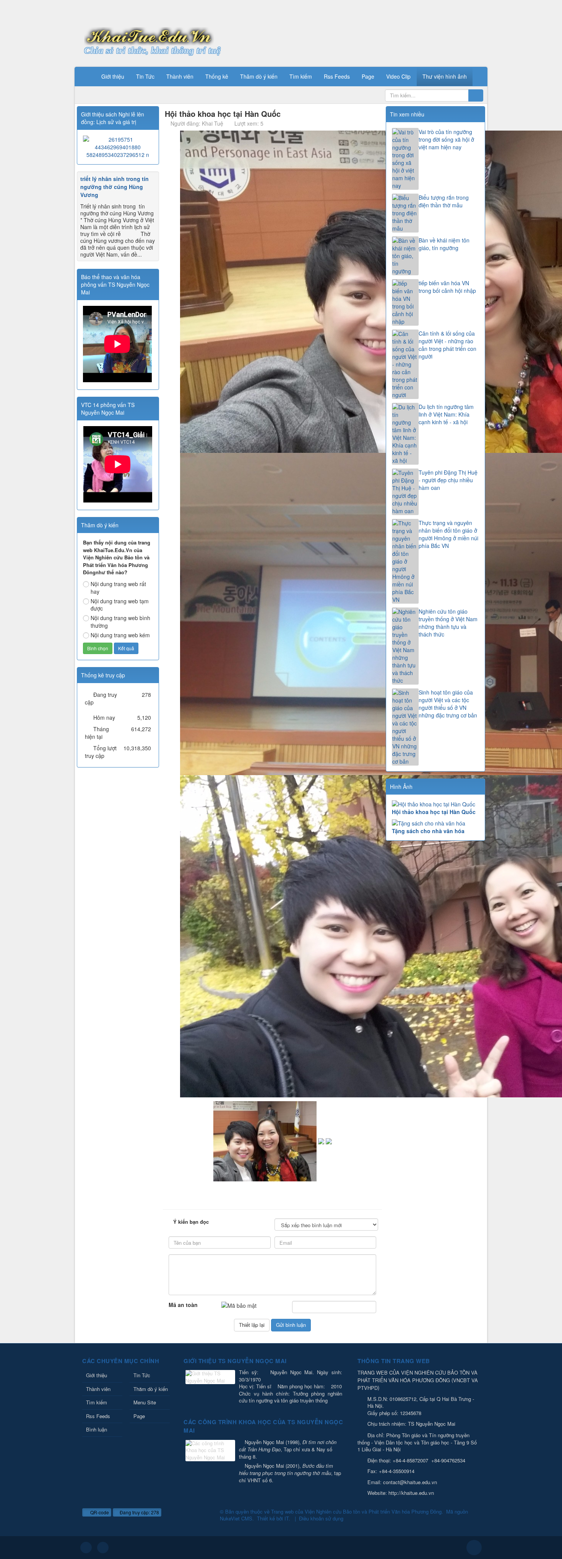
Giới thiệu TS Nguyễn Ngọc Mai (235, 1361)
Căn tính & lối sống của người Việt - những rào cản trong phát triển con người (447, 345)
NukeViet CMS (236, 1518)
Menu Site (144, 1402)
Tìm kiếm (96, 1402)
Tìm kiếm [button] (300, 76)
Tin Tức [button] (145, 76)
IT (286, 1518)
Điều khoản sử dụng (321, 1518)
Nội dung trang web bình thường (120, 621)
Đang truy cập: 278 (139, 1512)
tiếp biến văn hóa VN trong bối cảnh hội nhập (447, 286)
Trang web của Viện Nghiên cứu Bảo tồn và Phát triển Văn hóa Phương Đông (356, 1511)
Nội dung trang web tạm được (120, 604)
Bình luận (96, 1429)
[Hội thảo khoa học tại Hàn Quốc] (435, 804)
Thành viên (98, 1389)
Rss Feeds (98, 1416)
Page (139, 1416)
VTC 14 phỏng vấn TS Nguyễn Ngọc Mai (108, 408)
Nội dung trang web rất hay (118, 587)
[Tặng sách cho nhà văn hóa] (435, 823)
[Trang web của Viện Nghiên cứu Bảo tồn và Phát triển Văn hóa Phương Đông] (149, 35)
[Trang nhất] (85, 76)
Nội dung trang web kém (120, 635)
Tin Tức (141, 1375)
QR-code (99, 1512)
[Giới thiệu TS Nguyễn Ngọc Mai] (210, 1377)
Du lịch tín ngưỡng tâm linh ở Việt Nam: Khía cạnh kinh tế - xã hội (446, 414)
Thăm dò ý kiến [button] (259, 76)
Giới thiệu (96, 1375)
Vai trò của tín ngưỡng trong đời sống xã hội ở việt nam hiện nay (446, 139)
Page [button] (368, 76)
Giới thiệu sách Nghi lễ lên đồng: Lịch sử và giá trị (112, 118)
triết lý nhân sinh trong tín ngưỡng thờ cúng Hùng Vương (114, 187)
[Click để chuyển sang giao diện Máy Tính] (103, 1547)
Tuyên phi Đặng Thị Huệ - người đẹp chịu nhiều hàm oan (448, 480)
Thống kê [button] (216, 76)
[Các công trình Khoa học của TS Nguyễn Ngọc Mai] (210, 1451)
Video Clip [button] (398, 76)
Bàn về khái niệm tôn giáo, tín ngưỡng (444, 244)
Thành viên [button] (179, 76)
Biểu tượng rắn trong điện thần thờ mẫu (444, 201)
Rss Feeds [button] (337, 76)
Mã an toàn (183, 1305)
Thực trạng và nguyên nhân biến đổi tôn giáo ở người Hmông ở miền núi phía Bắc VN (448, 534)
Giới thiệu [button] (112, 76)
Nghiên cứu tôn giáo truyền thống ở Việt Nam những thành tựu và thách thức (448, 622)
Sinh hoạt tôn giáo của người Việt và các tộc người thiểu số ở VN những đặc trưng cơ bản (448, 703)
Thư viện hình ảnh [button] (444, 76)
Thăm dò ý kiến (150, 1389)
